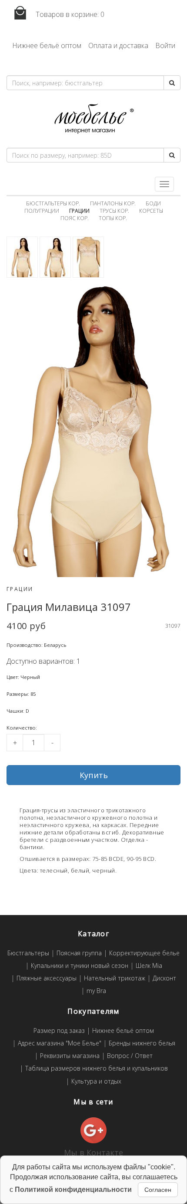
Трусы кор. (114, 210)
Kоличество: (22, 727)
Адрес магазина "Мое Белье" (59, 1043)
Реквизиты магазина (70, 1056)
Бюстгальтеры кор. (53, 203)
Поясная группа (79, 953)
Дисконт (164, 978)
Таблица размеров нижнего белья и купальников (96, 1068)
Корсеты (151, 210)
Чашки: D (18, 710)
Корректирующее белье (144, 953)
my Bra (96, 991)
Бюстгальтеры (28, 953)
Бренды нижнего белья (142, 1043)
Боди (153, 203)
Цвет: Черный (23, 677)
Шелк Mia (149, 966)
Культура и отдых (96, 1081)
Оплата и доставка (118, 45)
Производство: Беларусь (37, 645)
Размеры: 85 (21, 694)
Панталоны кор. (113, 203)
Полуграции (41, 210)
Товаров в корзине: (69, 14)
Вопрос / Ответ (130, 1056)
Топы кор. (113, 218)
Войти (165, 45)
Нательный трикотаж (114, 978)
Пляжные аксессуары (47, 978)
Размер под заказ (59, 1031)
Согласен (157, 1189)
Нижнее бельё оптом (46, 45)
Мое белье (93, 119)
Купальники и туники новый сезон (79, 966)
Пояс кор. (74, 218)
